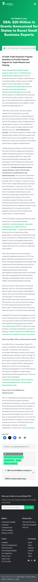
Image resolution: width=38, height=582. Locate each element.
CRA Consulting (7, 530)
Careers (30, 551)
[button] (35, 4)
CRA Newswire (13, 48)
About (30, 542)
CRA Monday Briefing (9, 551)
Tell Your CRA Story (29, 522)
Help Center (6, 559)
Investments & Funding (29, 48)
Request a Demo (7, 533)
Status (4, 579)
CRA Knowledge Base (9, 545)
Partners (31, 548)
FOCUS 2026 (6, 561)
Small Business (11, 463)
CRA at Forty (6, 556)
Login (17, 579)
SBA (19, 460)
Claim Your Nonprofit (29, 525)
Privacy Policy (30, 577)
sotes (5, 542)
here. (28, 447)
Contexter (5, 525)
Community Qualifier (9, 522)
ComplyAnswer (7, 527)
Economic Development (14, 457)
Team (30, 545)
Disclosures (21, 577)
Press (30, 553)
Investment (10, 460)
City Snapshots (7, 553)
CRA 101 (25, 527)
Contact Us (10, 579)
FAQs (30, 556)
